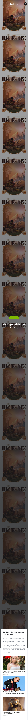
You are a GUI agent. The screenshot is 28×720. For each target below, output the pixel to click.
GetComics (14, 4)
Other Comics (14, 317)
